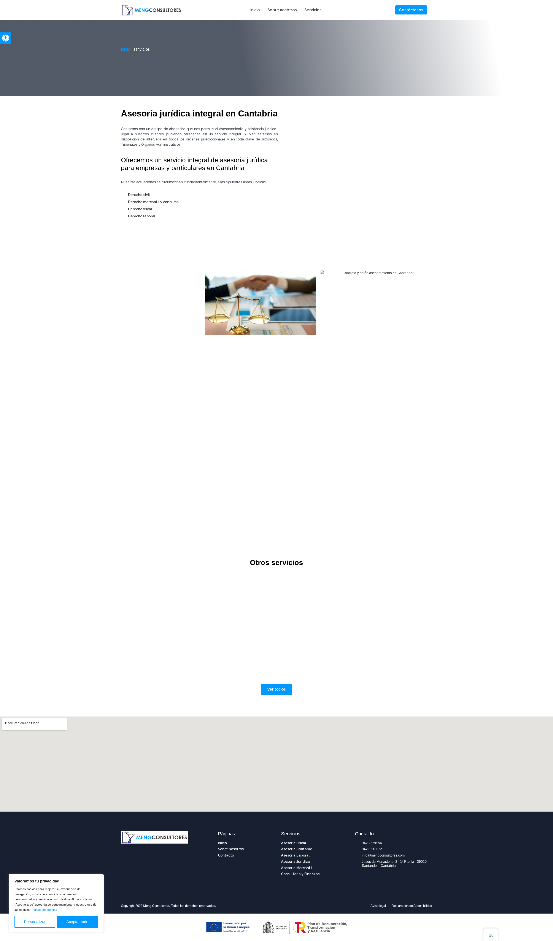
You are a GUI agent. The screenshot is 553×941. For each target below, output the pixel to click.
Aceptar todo (77, 922)
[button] (5, 38)
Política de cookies (44, 909)
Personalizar (35, 922)
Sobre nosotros (282, 10)
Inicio (255, 10)
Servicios (312, 10)
